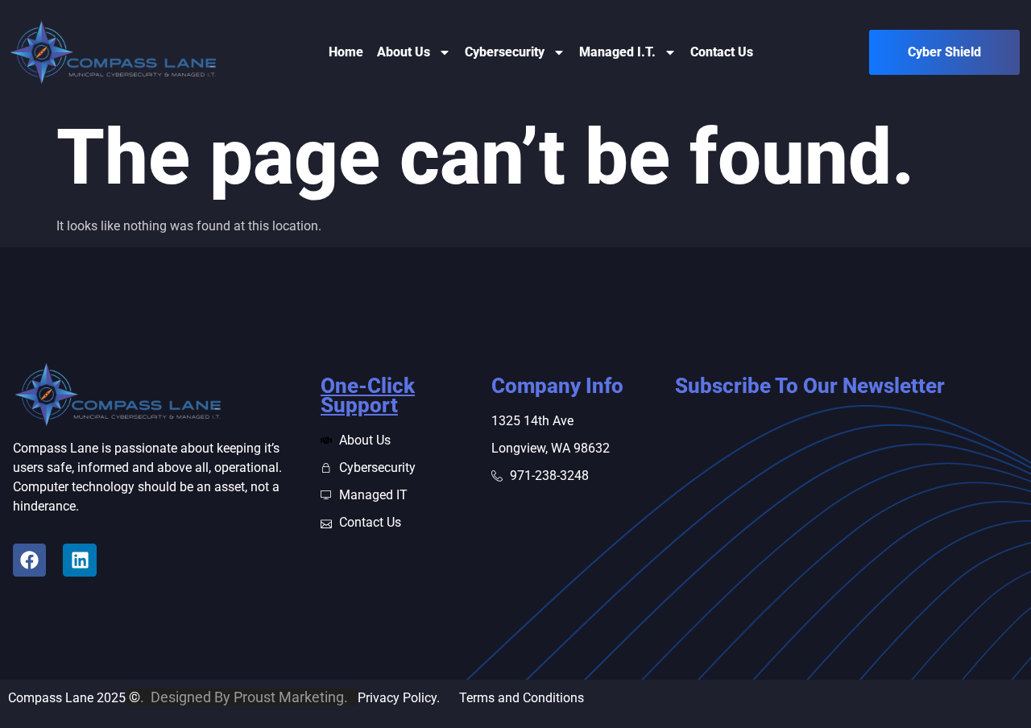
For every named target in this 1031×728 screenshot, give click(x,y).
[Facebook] (29, 560)
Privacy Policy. (408, 697)
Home (346, 52)
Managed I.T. (617, 52)
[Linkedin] (79, 560)
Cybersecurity (504, 52)
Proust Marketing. (294, 697)
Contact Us (721, 52)
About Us (403, 52)
